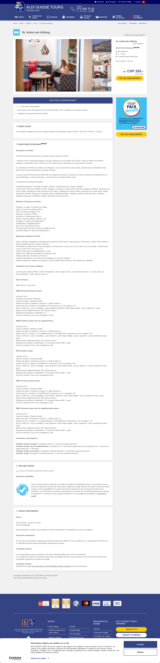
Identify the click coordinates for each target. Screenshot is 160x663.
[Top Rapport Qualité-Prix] (43, 603)
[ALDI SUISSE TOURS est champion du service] (55, 603)
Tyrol (35, 23)
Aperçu (97, 629)
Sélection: (126, 2)
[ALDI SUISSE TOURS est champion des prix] (66, 603)
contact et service (131, 635)
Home (15, 23)
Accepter (140, 644)
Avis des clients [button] (26, 466)
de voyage (120, 17)
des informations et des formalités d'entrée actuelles (51, 566)
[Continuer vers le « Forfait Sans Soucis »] (131, 113)
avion (36, 17)
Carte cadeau (54, 626)
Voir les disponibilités (129, 78)
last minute (138, 17)
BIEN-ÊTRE (103, 17)
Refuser (140, 652)
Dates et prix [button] (24, 126)
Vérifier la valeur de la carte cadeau (57, 631)
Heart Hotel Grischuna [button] (29, 144)
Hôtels (21, 17)
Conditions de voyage (102, 636)
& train (87, 17)
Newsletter (100, 2)
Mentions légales (55, 637)
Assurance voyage (101, 632)
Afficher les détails (38, 658)
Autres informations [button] (28, 511)
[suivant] (102, 89)
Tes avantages (75, 634)
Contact (72, 626)
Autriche (28, 23)
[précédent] (102, 41)
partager (134, 23)
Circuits (54, 17)
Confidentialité (75, 630)
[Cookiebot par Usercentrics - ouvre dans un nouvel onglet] (15, 658)
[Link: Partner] (25, 623)
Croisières (70, 17)
